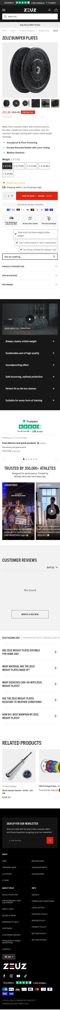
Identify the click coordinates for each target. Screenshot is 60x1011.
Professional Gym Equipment (11, 901)
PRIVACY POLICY (39, 927)
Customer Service (11, 935)
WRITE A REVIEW (30, 614)
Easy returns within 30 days (30, 25)
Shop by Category (27, 30)
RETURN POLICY (39, 933)
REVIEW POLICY (38, 920)
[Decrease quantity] (4, 196)
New (4, 861)
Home (4, 30)
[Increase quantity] (13, 196)
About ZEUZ (8, 909)
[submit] (50, 840)
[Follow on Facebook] (4, 976)
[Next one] (44, 24)
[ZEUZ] (14, 966)
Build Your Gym (10, 895)
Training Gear (9, 867)
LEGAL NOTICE (38, 907)
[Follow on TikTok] (25, 976)
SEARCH (35, 895)
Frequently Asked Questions (11, 942)
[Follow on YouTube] (18, 976)
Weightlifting (44, 30)
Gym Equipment (39, 867)
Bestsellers (38, 861)
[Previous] (15, 24)
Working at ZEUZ (10, 922)
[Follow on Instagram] (11, 976)
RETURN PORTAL (39, 940)
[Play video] (30, 319)
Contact (6, 949)
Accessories (38, 874)
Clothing (7, 874)
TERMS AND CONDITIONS (43, 901)
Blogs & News (9, 915)
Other (13, 30)
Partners (7, 928)
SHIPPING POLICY (39, 914)
